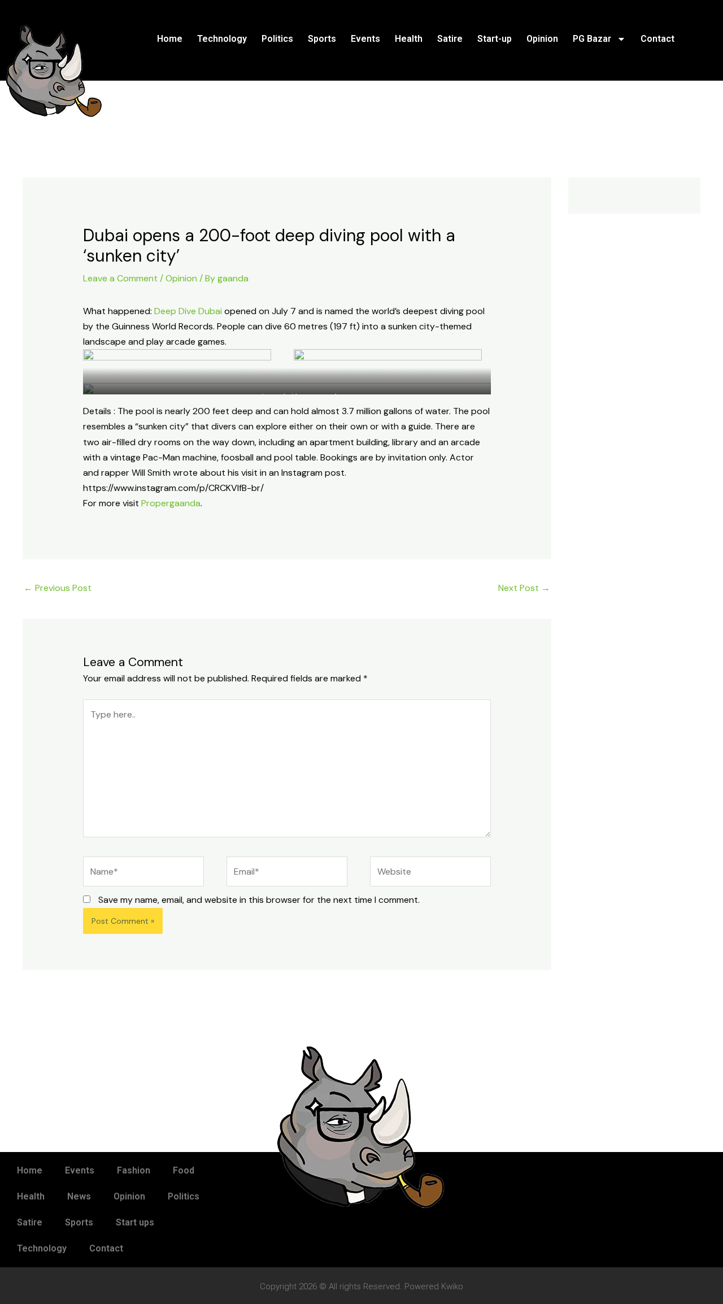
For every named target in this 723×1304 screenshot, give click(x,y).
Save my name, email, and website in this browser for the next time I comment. (259, 900)
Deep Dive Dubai (188, 311)
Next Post (524, 588)
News (79, 1196)
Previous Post (58, 588)
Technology (222, 38)
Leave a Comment (120, 278)
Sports (322, 38)
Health (409, 38)
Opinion (542, 38)
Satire (450, 38)
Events (365, 38)
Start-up (494, 38)
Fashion (133, 1170)
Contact (657, 38)
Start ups (135, 1222)
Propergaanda (171, 503)
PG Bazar (592, 38)
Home (169, 38)
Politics (277, 38)
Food (183, 1170)
